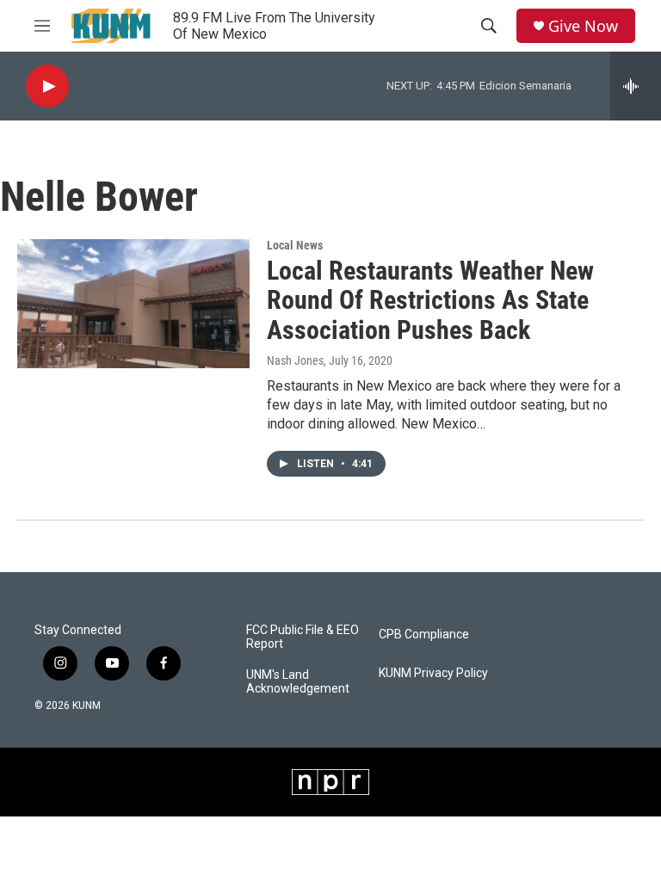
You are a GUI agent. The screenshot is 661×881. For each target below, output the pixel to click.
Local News (295, 245)
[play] (47, 86)
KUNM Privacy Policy (433, 673)
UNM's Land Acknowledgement (297, 681)
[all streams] (635, 86)
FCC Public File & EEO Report (302, 637)
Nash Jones (295, 360)
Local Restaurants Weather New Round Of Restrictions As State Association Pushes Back (430, 301)
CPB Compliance (424, 634)
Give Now (583, 26)
